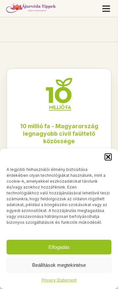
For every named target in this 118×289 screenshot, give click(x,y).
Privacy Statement (59, 280)
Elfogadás (59, 247)
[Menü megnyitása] (106, 8)
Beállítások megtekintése (59, 265)
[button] (108, 157)
